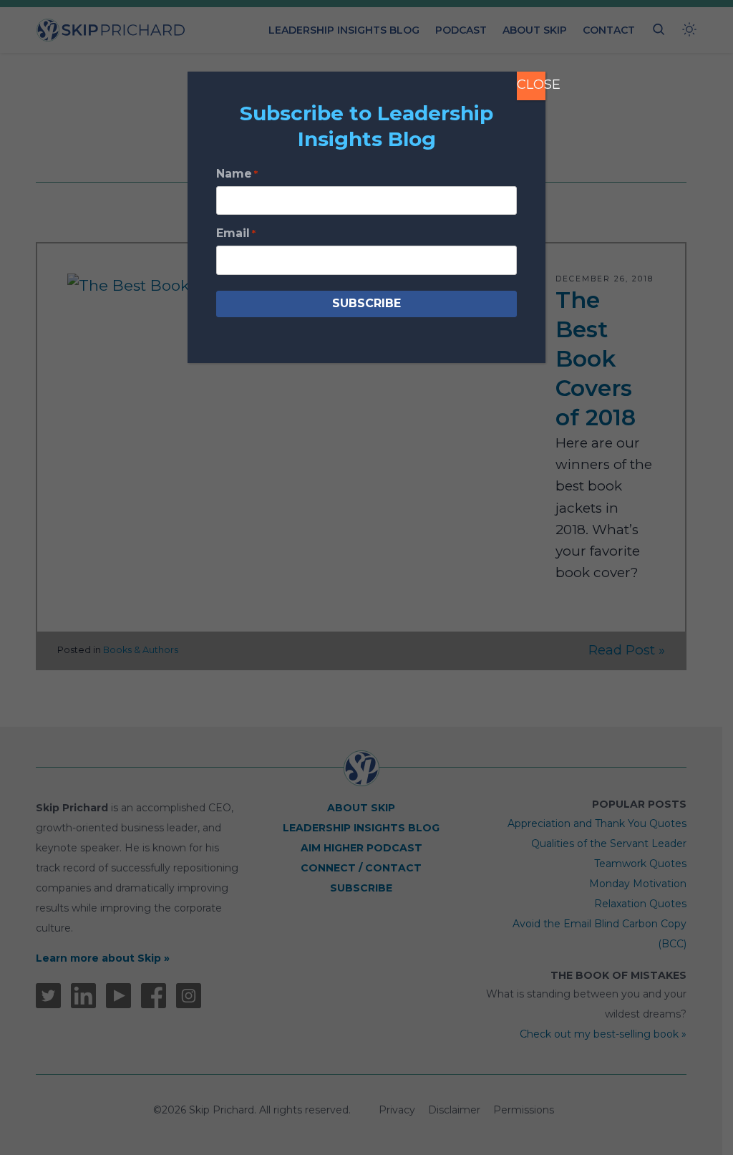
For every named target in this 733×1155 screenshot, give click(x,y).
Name (237, 173)
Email (236, 233)
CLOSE (531, 84)
